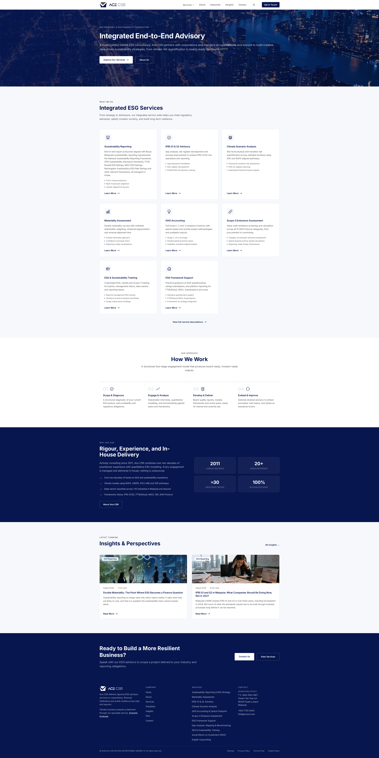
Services (187, 5)
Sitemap (230, 751)
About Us (144, 60)
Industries (215, 4)
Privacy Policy (244, 751)
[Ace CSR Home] (112, 4)
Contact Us (244, 656)
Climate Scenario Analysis (204, 706)
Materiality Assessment (203, 697)
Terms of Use (258, 751)
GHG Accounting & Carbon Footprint (209, 711)
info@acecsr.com (246, 714)
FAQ (148, 716)
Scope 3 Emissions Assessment (207, 716)
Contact (242, 4)
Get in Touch (270, 4)
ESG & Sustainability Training (206, 730)
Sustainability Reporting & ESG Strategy (211, 692)
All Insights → (272, 545)
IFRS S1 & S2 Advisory (202, 701)
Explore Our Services (114, 60)
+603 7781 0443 (246, 710)
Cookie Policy (274, 751)
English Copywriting (201, 739)
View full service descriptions (188, 322)
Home (148, 692)
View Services (268, 656)
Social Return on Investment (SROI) (209, 735)
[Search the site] (254, 4)
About (202, 4)
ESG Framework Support (204, 720)
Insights (229, 4)
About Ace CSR (111, 504)
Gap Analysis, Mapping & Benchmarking (211, 725)
